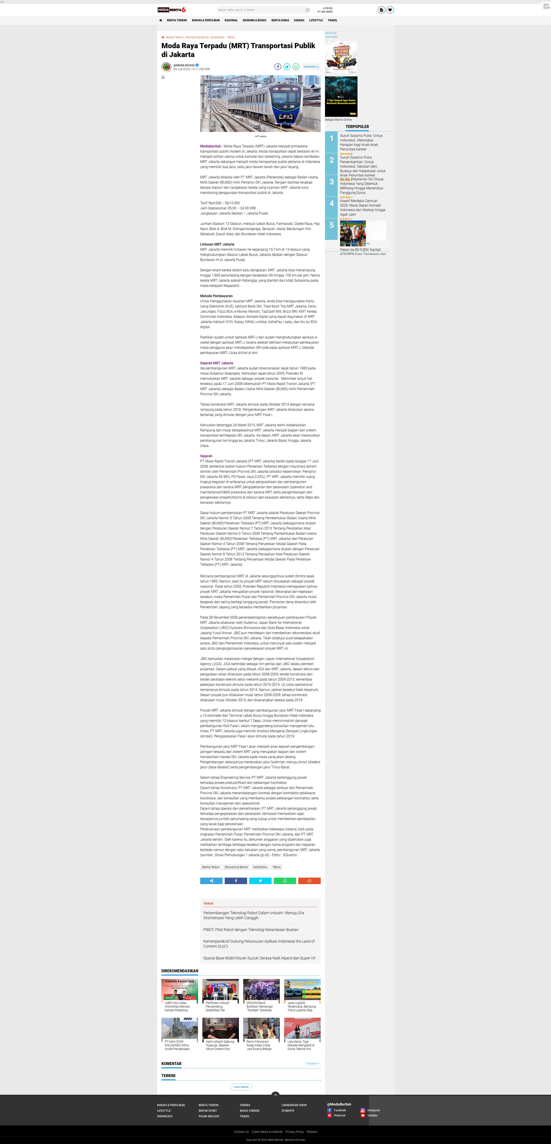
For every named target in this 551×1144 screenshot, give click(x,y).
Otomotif (288, 1110)
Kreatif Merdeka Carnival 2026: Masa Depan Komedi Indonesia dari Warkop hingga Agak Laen (362, 207)
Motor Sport (208, 1110)
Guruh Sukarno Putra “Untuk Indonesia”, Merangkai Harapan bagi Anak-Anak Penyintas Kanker (361, 142)
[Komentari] (309, 881)
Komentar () (311, 66)
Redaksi (312, 1131)
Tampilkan (311, 1063)
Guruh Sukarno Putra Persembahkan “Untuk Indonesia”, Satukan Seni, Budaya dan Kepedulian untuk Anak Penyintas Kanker (363, 166)
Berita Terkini (177, 20)
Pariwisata (164, 1116)
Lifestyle (316, 20)
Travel (332, 20)
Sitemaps (331, 37)
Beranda (330, 33)
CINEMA (245, 1105)
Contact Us (241, 1131)
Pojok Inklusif (209, 1116)
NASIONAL (231, 20)
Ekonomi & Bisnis (254, 20)
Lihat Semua (241, 1087)
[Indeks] (381, 9)
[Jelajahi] (546, 6)
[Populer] (390, 9)
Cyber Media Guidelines (267, 1131)
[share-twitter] (286, 66)
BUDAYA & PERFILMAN (206, 20)
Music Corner (249, 1110)
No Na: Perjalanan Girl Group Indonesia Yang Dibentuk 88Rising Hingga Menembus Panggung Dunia (362, 186)
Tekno (231, 37)
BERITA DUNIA (280, 20)
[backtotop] (275, 1096)
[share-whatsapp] (296, 66)
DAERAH (299, 20)
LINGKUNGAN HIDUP (294, 1105)
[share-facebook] (277, 66)
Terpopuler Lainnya (357, 243)
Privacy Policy (294, 1131)
